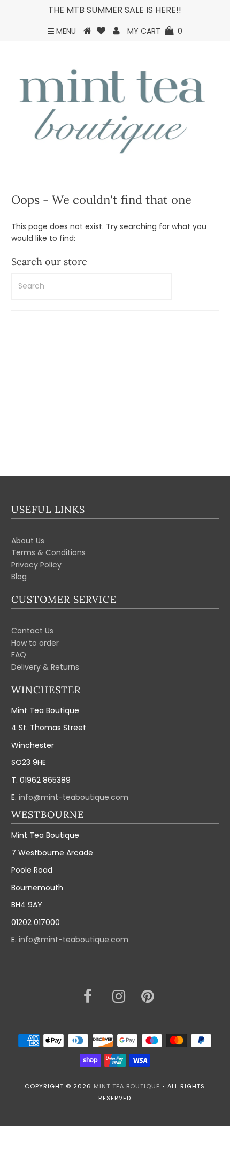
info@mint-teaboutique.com (73, 797)
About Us (27, 540)
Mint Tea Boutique (127, 1086)
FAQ (18, 654)
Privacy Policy (36, 564)
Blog (19, 576)
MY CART (154, 31)
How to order (35, 643)
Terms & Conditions (48, 552)
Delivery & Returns (45, 667)
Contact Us (32, 630)
